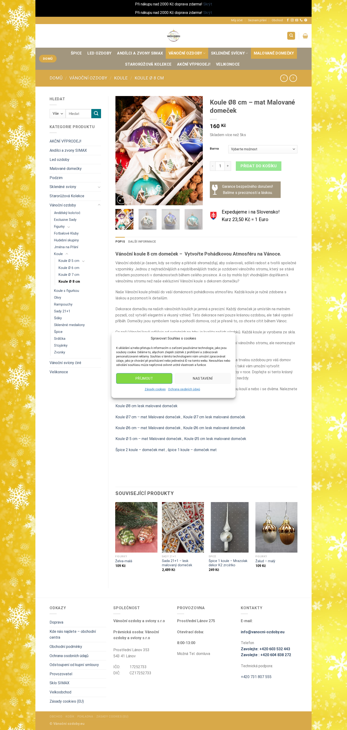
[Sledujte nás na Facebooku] (287, 20)
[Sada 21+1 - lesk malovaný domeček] (183, 527)
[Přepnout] (99, 187)
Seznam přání (257, 20)
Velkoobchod (60, 692)
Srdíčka (59, 339)
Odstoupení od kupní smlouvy (74, 665)
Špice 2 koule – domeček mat (140, 450)
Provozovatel (61, 674)
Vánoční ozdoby (185, 53)
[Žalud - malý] (276, 527)
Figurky (59, 227)
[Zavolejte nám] (301, 20)
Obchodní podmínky (66, 646)
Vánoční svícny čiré (65, 363)
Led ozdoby (99, 53)
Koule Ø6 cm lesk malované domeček (214, 428)
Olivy (57, 298)
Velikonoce (228, 64)
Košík (70, 716)
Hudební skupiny (66, 240)
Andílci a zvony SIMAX (140, 53)
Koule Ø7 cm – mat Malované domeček (148, 417)
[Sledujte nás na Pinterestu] (305, 20)
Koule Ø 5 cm (69, 261)
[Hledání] (291, 36)
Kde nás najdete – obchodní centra (73, 634)
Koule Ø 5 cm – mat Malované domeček (148, 438)
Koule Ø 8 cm (149, 78)
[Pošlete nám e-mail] (296, 20)
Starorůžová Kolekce (148, 64)
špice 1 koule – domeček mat (192, 450)
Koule (121, 78)
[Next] (195, 151)
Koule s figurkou (66, 291)
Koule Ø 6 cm (69, 268)
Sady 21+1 (62, 311)
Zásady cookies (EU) (67, 701)
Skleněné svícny (228, 53)
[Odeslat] (96, 113)
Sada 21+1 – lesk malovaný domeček (177, 563)
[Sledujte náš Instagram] (292, 20)
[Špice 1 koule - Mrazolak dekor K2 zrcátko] (230, 527)
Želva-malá (123, 561)
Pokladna (85, 716)
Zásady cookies (155, 389)
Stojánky (61, 346)
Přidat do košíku (259, 166)
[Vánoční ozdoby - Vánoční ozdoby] (173, 35)
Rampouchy (63, 304)
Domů (56, 78)
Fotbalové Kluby (66, 233)
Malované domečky (274, 53)
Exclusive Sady (65, 220)
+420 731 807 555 (256, 677)
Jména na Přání (66, 247)
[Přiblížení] (121, 199)
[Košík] (305, 36)
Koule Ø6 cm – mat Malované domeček (148, 428)
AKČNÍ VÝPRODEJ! (193, 64)
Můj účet (237, 20)
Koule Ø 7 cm (69, 275)
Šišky (58, 318)
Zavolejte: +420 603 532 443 (265, 649)
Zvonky (59, 352)
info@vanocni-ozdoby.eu (262, 632)
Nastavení (202, 378)
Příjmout (144, 378)
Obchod (277, 20)
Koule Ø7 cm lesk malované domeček (214, 417)
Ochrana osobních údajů (184, 389)
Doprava (56, 622)
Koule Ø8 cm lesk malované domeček (146, 406)
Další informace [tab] (142, 241)
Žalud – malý (265, 561)
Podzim (56, 178)
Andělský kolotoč (67, 213)
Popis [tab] (120, 241)
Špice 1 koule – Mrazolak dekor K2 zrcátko (228, 563)
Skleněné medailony (69, 325)
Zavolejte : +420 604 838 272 (266, 655)
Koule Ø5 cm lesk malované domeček (215, 438)
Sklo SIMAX (59, 683)
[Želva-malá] (136, 527)
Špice (76, 53)
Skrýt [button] (207, 4)
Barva (214, 148)
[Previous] (123, 151)
